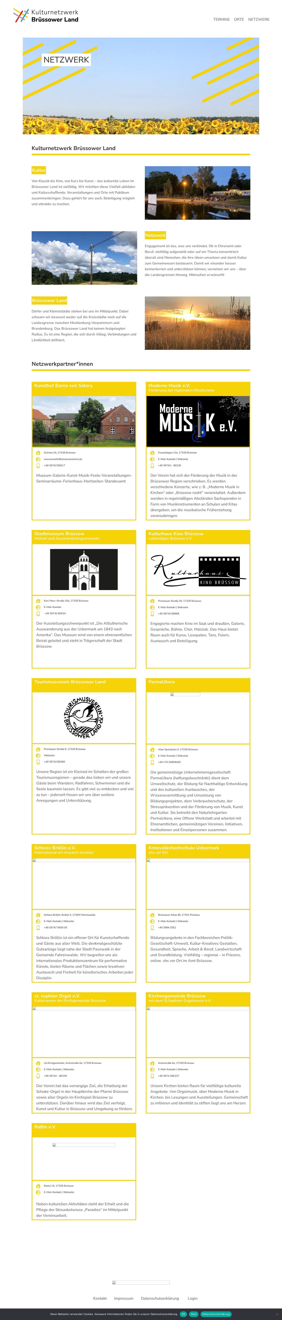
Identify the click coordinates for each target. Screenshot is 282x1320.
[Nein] (277, 1314)
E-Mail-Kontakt (167, 459)
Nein (194, 1314)
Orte (239, 20)
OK (183, 1314)
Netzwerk (259, 20)
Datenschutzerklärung (216, 1314)
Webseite (182, 459)
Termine (221, 20)
